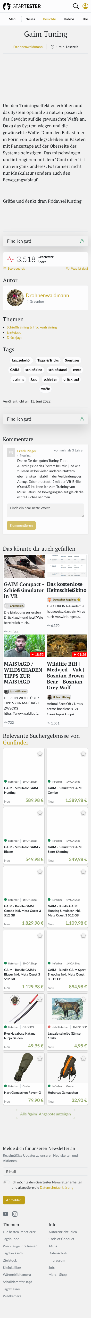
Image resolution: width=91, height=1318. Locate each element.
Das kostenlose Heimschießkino (66, 587)
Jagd (34, 379)
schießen (50, 379)
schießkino (33, 370)
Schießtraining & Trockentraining (32, 327)
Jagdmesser (11, 1289)
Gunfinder (15, 742)
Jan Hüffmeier (18, 691)
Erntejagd (14, 332)
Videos (69, 19)
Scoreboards (16, 268)
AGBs (53, 1246)
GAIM (14, 370)
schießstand (58, 370)
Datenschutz (58, 1253)
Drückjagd (15, 337)
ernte (77, 370)
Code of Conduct (61, 1239)
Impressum (57, 1260)
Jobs (52, 1267)
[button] (85, 6)
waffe (45, 389)
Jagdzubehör (21, 360)
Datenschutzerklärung (56, 1187)
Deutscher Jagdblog (64, 599)
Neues (30, 19)
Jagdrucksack (13, 1253)
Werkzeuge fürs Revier (20, 1246)
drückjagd (71, 379)
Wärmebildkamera (17, 1274)
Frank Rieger (26, 451)
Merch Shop (58, 1274)
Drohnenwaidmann (28, 47)
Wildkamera (12, 1296)
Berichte (49, 19)
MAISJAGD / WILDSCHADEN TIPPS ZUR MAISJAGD (23, 673)
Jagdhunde (11, 1239)
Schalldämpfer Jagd (17, 1282)
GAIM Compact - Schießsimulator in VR (24, 590)
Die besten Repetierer (19, 1232)
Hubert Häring (61, 697)
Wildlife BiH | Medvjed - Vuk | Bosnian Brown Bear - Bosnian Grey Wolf (65, 676)
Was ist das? (79, 268)
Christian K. (17, 605)
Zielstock (10, 1260)
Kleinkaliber (12, 1267)
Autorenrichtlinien (63, 1232)
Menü (13, 19)
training (18, 379)
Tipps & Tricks (48, 360)
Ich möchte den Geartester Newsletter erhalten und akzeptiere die (47, 1184)
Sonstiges (72, 360)
